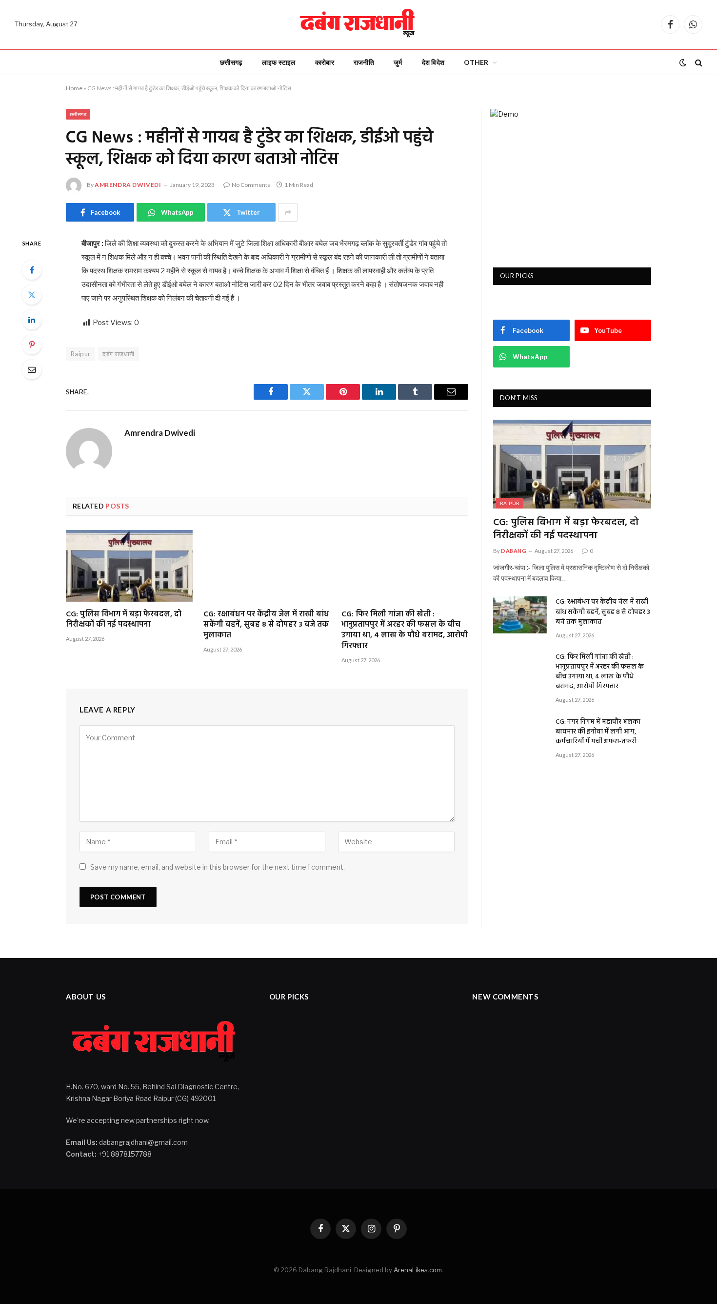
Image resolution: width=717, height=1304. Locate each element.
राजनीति (364, 62)
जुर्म (398, 62)
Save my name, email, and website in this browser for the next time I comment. (217, 867)
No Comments (251, 184)
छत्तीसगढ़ (231, 62)
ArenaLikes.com (418, 1270)
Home (74, 88)
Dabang (513, 551)
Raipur (80, 354)
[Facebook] (31, 270)
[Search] (697, 63)
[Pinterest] (31, 344)
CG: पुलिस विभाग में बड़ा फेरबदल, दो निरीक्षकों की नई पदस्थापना (123, 620)
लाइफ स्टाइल (278, 62)
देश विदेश (433, 62)
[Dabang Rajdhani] (358, 24)
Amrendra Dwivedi (128, 184)
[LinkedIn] (31, 319)
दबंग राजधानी (118, 354)
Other (476, 62)
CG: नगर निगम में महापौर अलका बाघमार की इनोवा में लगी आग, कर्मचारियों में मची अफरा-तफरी (598, 732)
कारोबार (324, 62)
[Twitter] (31, 295)
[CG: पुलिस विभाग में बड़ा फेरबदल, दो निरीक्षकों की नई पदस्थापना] (129, 565)
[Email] (31, 369)
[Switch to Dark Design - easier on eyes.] (683, 62)
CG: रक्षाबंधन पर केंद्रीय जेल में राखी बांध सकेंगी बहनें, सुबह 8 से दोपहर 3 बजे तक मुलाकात (266, 625)
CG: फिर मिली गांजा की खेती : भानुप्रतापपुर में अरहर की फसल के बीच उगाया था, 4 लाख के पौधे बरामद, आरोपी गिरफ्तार (404, 631)
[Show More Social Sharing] (288, 212)
